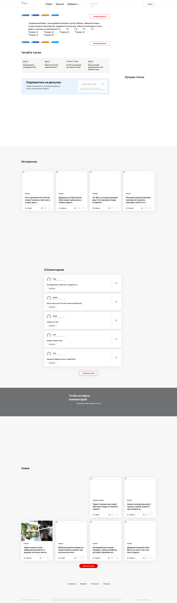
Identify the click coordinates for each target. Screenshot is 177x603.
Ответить (52, 288)
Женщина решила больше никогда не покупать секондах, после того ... (138, 200)
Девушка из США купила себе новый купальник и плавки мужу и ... (70, 200)
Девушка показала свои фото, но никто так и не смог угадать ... (138, 549)
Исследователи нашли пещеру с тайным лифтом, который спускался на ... (105, 549)
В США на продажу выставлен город (73, 66)
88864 (45, 208)
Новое (48, 4)
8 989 (112, 514)
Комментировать (99, 16)
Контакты (95, 584)
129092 (78, 208)
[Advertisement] (140, 41)
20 (118, 514)
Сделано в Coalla (142, 600)
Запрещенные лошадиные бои (29, 66)
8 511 (77, 558)
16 (49, 558)
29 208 (112, 558)
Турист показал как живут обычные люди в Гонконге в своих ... (105, 506)
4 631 (146, 558)
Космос (129, 500)
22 (83, 558)
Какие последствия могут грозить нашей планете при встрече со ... (139, 506)
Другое (25, 61)
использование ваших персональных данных (93, 89)
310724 (145, 208)
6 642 (146, 514)
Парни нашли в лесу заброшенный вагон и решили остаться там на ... (36, 549)
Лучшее (60, 4)
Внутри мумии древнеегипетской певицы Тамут (95, 67)
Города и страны (72, 61)
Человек (95, 193)
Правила (83, 584)
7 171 (43, 558)
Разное (27, 193)
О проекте (72, 584)
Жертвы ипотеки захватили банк (51, 66)
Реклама (106, 584)
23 (152, 514)
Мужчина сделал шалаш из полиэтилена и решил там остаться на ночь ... (70, 549)
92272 (112, 208)
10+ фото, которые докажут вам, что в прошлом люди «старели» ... (105, 200)
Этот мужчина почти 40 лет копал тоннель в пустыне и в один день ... (37, 200)
